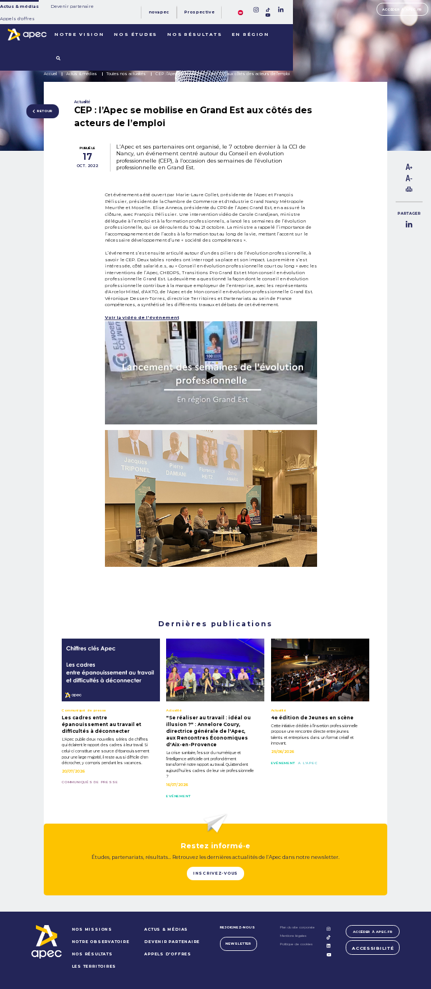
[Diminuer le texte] (409, 180)
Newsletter (238, 943)
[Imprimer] (409, 190)
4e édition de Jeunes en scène (312, 717)
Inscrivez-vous (215, 873)
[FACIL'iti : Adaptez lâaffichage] (240, 12)
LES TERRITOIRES (94, 966)
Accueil (50, 73)
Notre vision (79, 34)
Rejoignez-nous (237, 927)
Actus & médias (19, 6)
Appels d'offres (17, 18)
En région (250, 34)
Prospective (199, 12)
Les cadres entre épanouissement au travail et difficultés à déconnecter (101, 724)
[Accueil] (27, 35)
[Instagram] (256, 10)
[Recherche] (58, 58)
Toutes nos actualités (126, 73)
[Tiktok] (268, 10)
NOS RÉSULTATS (92, 953)
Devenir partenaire (72, 6)
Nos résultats (194, 34)
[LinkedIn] (280, 10)
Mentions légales (293, 935)
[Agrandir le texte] (409, 168)
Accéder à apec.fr (402, 9)
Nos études (135, 34)
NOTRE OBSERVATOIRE (101, 941)
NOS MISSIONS (92, 929)
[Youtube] (267, 15)
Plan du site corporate (297, 927)
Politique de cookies (296, 944)
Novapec (159, 12)
